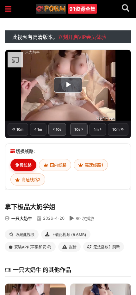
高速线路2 (30, 179)
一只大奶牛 (21, 218)
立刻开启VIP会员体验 (82, 37)
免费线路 (23, 164)
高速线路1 (93, 164)
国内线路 (57, 164)
